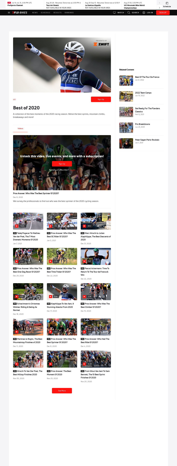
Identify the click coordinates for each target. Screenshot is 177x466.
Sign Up (101, 99)
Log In (72, 170)
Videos (20, 128)
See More (62, 391)
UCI (14, 99)
